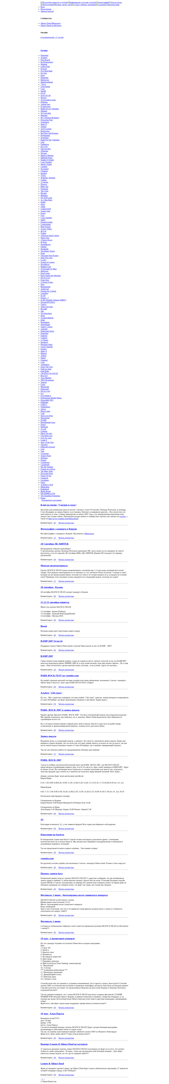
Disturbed (44, 55)
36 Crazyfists (46, 113)
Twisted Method (47, 318)
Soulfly (43, 91)
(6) (54, 523)
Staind (43, 358)
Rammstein (45, 322)
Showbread (45, 418)
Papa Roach (45, 60)
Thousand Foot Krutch (49, 256)
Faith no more (46, 369)
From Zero (45, 280)
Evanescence (46, 107)
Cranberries (45, 462)
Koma (43, 498)
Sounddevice (46, 244)
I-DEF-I (44, 405)
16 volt (43, 429)
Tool (42, 451)
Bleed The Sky (46, 433)
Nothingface (45, 407)
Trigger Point (46, 456)
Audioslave (45, 365)
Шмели (44, 353)
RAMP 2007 (47, 656)
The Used (44, 191)
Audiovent (45, 289)
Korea (43, 213)
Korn (43, 75)
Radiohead (45, 489)
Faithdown (45, 144)
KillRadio (44, 402)
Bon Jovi (44, 376)
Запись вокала (48, 736)
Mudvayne (45, 80)
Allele (43, 207)
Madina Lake (46, 267)
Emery (43, 425)
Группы (44, 50)
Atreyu (43, 409)
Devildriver (45, 264)
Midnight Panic (47, 158)
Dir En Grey (45, 278)
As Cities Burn (46, 200)
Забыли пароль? (47, 11)
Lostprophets (46, 224)
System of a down (48, 262)
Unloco (43, 304)
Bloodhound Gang (48, 422)
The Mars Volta (47, 471)
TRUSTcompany (47, 380)
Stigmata (44, 115)
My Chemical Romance (50, 118)
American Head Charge (50, 236)
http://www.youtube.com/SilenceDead (63, 519)
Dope (43, 204)
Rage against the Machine (51, 276)
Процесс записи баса (52, 873)
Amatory (44, 58)
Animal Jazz (45, 104)
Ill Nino (44, 242)
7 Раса (43, 84)
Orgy (43, 216)
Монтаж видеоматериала (54, 565)
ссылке (122, 516)
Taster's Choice (46, 327)
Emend (43, 460)
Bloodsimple (45, 287)
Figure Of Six (46, 476)
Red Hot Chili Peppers (49, 133)
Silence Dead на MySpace (51, 25)
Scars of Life (46, 95)
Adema (43, 127)
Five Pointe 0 (46, 396)
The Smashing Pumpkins (50, 496)
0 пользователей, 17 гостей (52, 37)
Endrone (44, 336)
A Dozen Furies (47, 282)
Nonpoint (44, 189)
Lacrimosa (45, 480)
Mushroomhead (47, 82)
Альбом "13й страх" (52, 693)
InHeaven (44, 271)
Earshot (44, 349)
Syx (42, 393)
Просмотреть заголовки (52, 500)
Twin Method (46, 378)
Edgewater (45, 389)
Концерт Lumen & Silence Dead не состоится (64, 1044)
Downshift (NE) (47, 400)
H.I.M (43, 296)
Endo (43, 253)
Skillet (43, 202)
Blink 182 (44, 187)
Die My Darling (47, 467)
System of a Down (48, 469)
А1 (42, 819)
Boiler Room (46, 491)
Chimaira (44, 171)
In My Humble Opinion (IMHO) (53, 300)
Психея (44, 69)
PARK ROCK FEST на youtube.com (60, 675)
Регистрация (46, 9)
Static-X (44, 124)
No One (44, 73)
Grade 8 (44, 440)
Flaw (43, 284)
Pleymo (44, 98)
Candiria (44, 167)
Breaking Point (46, 344)
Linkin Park (45, 66)
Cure (42, 449)
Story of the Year (47, 442)
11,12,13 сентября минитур (55, 602)
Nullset (43, 233)
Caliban (44, 180)
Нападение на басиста (52, 834)
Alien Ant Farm (47, 307)
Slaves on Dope (47, 416)
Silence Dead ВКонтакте (51, 23)
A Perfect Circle (47, 485)
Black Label (45, 411)
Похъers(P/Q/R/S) (48, 302)
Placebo (44, 193)
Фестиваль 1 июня (50, 921)
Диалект (44, 445)
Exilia (43, 385)
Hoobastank (45, 135)
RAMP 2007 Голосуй (51, 641)
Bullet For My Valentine (50, 140)
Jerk (42, 311)
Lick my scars (46, 438)
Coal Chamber (46, 162)
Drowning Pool (47, 120)
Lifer (42, 142)
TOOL (43, 175)
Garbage (44, 431)
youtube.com (47, 858)
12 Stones (44, 182)
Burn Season (46, 227)
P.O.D (43, 93)
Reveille (44, 309)
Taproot (44, 382)
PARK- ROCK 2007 (51, 760)
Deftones (44, 102)
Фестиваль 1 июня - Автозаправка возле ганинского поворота (74, 895)
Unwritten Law (47, 436)
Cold (42, 362)
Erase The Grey (47, 367)
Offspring (44, 151)
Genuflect (44, 293)
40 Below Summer (48, 178)
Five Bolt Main (46, 71)
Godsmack (45, 122)
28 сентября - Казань (52, 587)
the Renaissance (47, 62)
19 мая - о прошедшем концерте (58, 938)
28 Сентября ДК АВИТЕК (55, 544)
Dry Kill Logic (46, 198)
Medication (45, 487)
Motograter (45, 387)
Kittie (43, 320)
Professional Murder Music (51, 398)
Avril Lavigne (46, 129)
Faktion (44, 247)
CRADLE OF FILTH (49, 373)
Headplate (44, 249)
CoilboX (44, 338)
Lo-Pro (43, 260)
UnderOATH (46, 209)
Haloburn (44, 427)
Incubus (44, 173)
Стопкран (45, 453)
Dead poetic (45, 273)
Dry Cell (44, 147)
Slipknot (44, 64)
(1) (54, 538)
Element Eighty (47, 222)
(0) (54, 559)
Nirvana (44, 153)
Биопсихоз (45, 131)
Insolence (44, 342)
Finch (43, 482)
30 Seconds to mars (48, 100)
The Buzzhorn (46, 313)
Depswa (44, 184)
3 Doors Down (46, 240)
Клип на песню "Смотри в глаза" (59, 505)
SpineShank (45, 324)
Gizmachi (44, 478)
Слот (43, 89)
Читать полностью (66, 523)
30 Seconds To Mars (49, 269)
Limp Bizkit (45, 87)
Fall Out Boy (46, 149)
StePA (43, 220)
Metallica (44, 195)
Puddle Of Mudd (47, 160)
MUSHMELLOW (48, 494)
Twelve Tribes (46, 229)
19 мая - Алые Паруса (52, 1013)
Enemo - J (44, 298)
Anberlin (44, 329)
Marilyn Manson (47, 155)
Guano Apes (45, 211)
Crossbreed (45, 465)
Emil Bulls (45, 371)
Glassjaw (44, 360)
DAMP (43, 420)
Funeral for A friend (48, 291)
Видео (44, 626)
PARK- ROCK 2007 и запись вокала (60, 710)
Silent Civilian (46, 164)
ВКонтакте (89, 534)
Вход (43, 7)
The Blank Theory (48, 251)
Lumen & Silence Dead (52, 1063)
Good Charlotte (47, 347)
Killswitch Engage (48, 447)
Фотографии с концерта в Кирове (59, 529)
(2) (54, 670)
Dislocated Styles (47, 331)
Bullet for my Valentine (50, 109)
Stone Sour (45, 238)
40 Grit (43, 231)
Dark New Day (47, 258)
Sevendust (45, 138)
